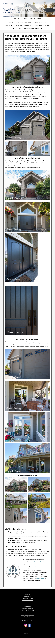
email (37, 578)
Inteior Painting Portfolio (27, 608)
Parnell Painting (27, 9)
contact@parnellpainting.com (27, 615)
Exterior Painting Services (40, 562)
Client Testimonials (27, 606)
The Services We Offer (27, 598)
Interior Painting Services (27, 600)
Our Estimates (27, 596)
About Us (27, 594)
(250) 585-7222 (27, 617)
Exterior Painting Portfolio (27, 610)
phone (42, 578)
